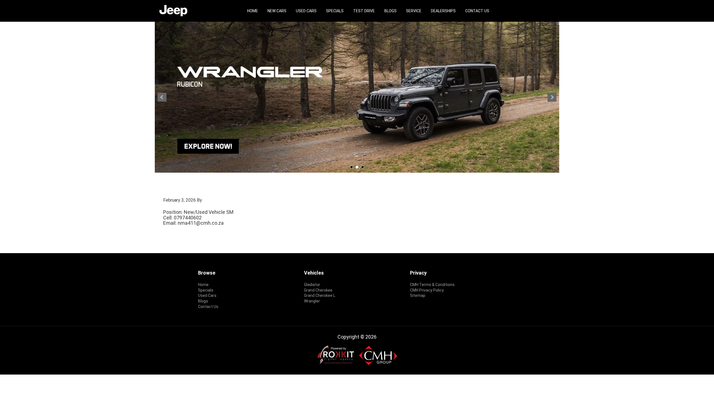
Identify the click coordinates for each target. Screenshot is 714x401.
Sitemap (417, 295)
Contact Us (477, 11)
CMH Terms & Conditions (432, 284)
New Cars (276, 11)
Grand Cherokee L (319, 295)
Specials (335, 11)
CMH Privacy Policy (427, 290)
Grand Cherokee (318, 290)
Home (252, 11)
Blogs (390, 11)
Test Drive (364, 11)
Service (413, 11)
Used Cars (306, 11)
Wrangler (312, 301)
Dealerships (443, 11)
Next (551, 97)
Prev (162, 97)
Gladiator (312, 284)
